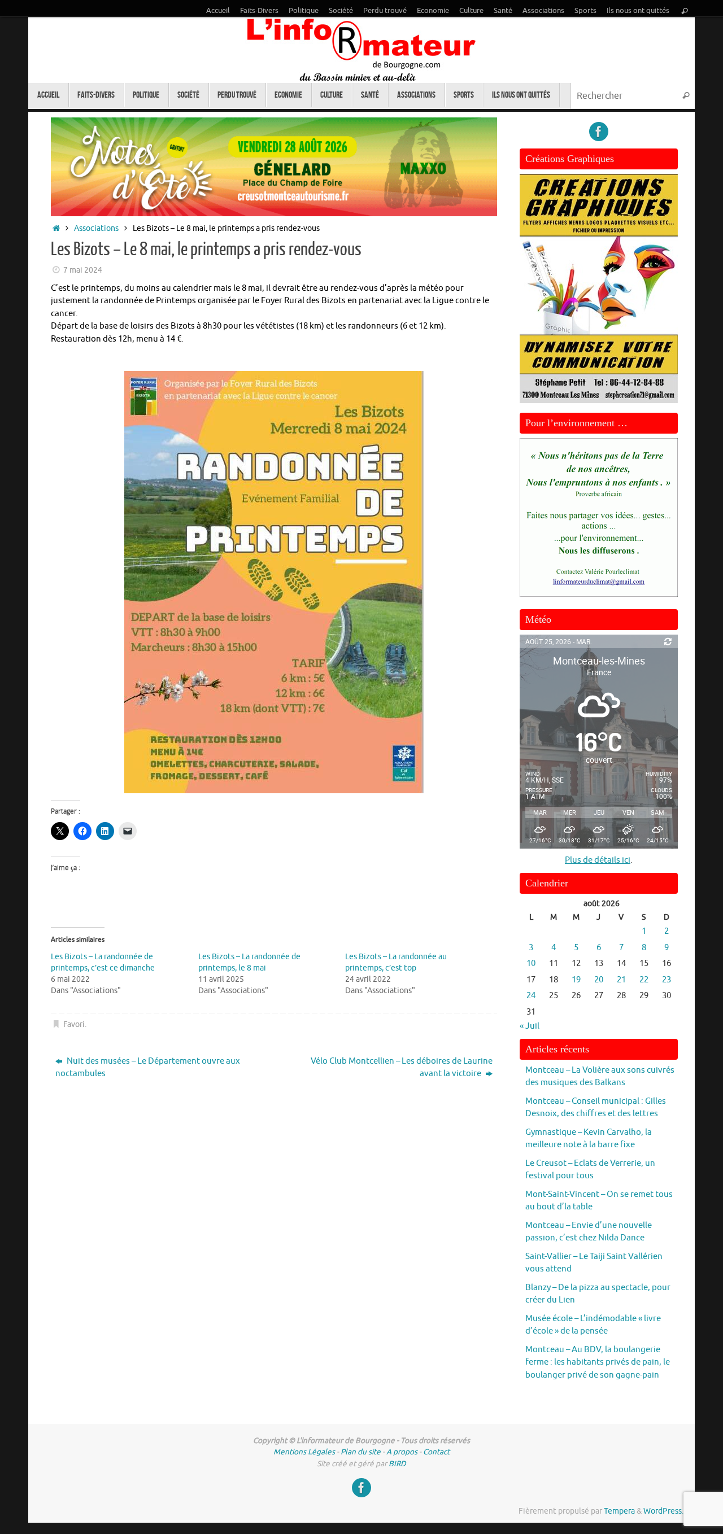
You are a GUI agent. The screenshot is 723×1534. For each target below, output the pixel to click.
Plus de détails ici (597, 860)
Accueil (218, 10)
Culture (471, 10)
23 (666, 979)
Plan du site (361, 1452)
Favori (74, 1024)
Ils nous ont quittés (638, 10)
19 (576, 979)
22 (643, 979)
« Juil (529, 1026)
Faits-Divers (259, 10)
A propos (401, 1452)
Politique (304, 10)
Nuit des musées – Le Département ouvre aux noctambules (147, 1068)
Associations (543, 10)
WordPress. (663, 1511)
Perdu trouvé (385, 10)
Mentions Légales (304, 1452)
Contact (436, 1452)
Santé (503, 10)
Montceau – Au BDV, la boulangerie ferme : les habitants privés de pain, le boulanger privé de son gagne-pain (597, 1362)
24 (530, 995)
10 (530, 963)
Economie (433, 10)
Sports (585, 10)
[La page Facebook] (598, 131)
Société (341, 10)
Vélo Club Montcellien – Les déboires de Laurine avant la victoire (402, 1068)
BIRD (397, 1464)
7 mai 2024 (82, 270)
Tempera (619, 1511)
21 (621, 979)
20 (598, 979)
